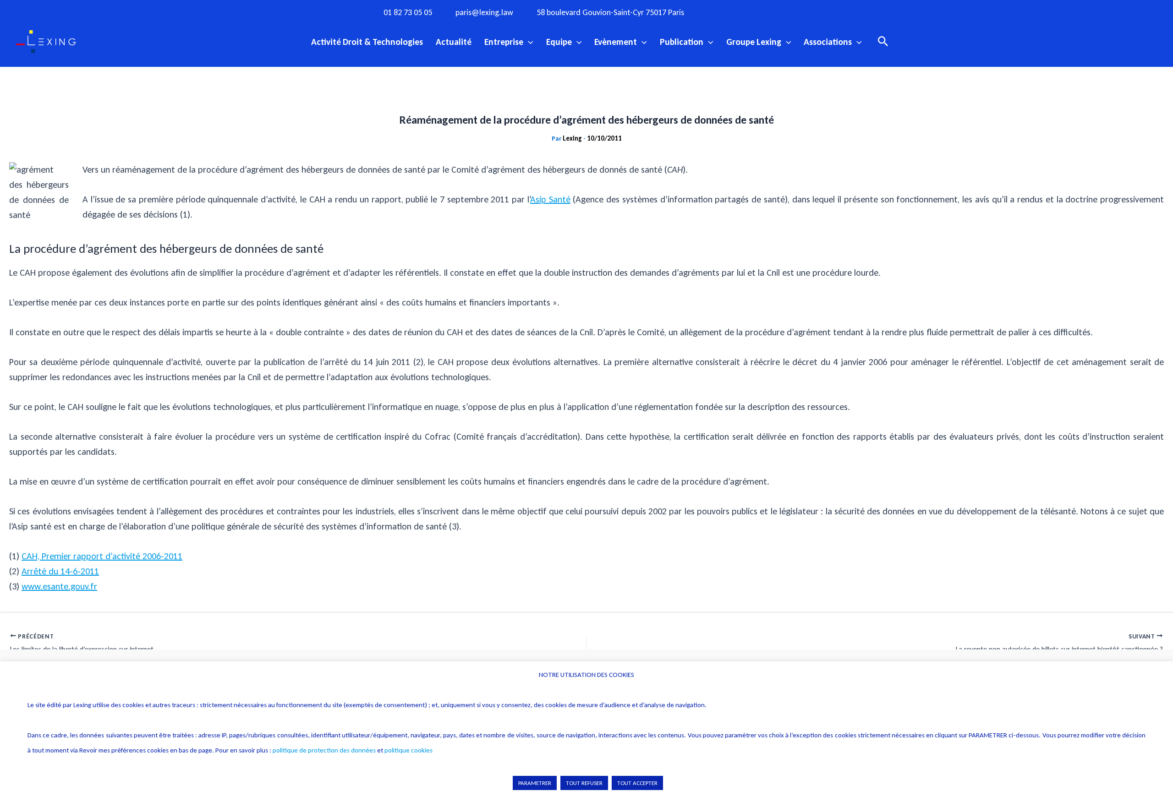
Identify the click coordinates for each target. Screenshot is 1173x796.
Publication (681, 41)
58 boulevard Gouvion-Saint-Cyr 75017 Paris (610, 12)
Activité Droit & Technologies (367, 41)
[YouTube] (778, 12)
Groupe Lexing (753, 41)
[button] (528, 42)
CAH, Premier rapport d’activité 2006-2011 (102, 556)
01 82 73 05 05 (408, 12)
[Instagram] (740, 12)
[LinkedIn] (797, 12)
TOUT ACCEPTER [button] (637, 783)
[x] (759, 12)
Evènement (615, 41)
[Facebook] (721, 12)
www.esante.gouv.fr (59, 586)
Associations (828, 41)
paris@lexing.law (484, 12)
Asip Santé (550, 199)
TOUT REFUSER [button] (584, 783)
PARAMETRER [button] (534, 783)
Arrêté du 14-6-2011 (60, 571)
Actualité (453, 41)
